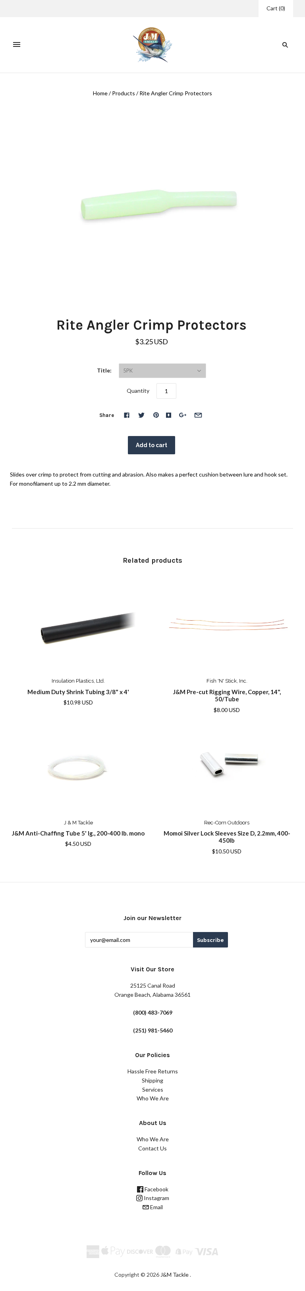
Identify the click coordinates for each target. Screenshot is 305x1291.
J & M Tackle (78, 823)
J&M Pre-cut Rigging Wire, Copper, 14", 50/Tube (227, 695)
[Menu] (16, 45)
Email (156, 1207)
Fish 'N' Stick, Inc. (227, 681)
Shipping (152, 1080)
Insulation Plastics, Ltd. (78, 681)
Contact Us (152, 1148)
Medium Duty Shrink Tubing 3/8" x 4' (78, 691)
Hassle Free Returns (152, 1071)
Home (100, 93)
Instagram (156, 1198)
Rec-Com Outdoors (226, 823)
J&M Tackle (174, 1274)
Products (123, 93)
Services (152, 1089)
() (275, 8)
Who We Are (153, 1098)
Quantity (138, 390)
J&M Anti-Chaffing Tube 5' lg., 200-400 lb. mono (78, 833)
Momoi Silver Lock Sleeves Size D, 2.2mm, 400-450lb (227, 837)
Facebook (155, 1189)
